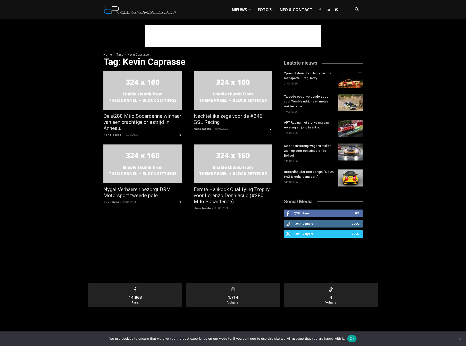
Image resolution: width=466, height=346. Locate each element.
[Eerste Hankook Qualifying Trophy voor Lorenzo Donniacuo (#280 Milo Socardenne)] (233, 163)
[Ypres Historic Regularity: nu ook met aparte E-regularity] (350, 79)
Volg (355, 223)
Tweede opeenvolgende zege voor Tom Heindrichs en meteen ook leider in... (307, 101)
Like (356, 213)
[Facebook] (320, 9)
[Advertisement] (233, 36)
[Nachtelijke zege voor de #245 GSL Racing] (233, 90)
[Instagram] (328, 9)
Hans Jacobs (112, 134)
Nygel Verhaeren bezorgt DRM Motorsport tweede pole (137, 192)
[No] (460, 338)
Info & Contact (295, 9)
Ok (352, 338)
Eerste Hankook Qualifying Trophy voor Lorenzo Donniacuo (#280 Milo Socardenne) (232, 195)
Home (107, 54)
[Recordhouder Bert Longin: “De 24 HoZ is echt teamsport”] (350, 177)
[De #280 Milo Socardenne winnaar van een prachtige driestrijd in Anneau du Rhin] (142, 90)
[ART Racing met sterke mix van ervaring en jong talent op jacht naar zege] (350, 128)
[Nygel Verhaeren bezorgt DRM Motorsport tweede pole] (142, 163)
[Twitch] (336, 9)
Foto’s (265, 9)
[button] (357, 10)
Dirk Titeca (111, 202)
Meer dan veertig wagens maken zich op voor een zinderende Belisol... (307, 150)
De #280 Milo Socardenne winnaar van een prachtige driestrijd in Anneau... (142, 122)
